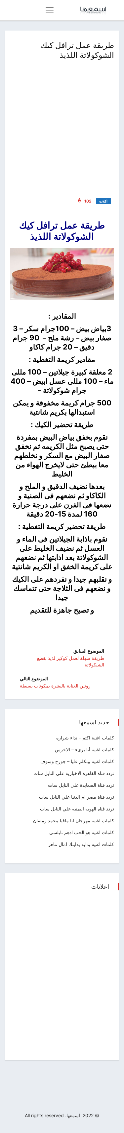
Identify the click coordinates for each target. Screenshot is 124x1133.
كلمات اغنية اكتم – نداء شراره (85, 737)
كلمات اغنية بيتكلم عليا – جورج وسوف (77, 761)
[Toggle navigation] (50, 10)
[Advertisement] (62, 127)
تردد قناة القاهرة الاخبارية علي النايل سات (73, 773)
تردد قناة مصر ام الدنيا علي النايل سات (76, 797)
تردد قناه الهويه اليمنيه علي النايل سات (77, 808)
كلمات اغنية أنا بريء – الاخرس (84, 749)
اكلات (103, 201)
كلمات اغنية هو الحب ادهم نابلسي (81, 832)
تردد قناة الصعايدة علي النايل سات (81, 785)
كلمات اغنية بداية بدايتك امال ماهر (81, 844)
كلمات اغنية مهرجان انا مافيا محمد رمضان (73, 820)
